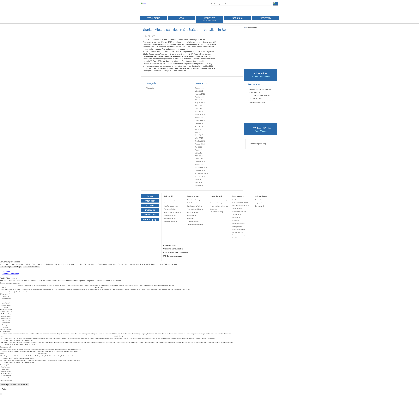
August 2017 (200, 126)
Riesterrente (236, 217)
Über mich (150, 201)
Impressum (265, 18)
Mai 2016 (198, 153)
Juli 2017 (198, 129)
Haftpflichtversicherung (171, 206)
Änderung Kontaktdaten (173, 249)
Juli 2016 (198, 147)
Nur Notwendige (6, 267)
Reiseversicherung (169, 218)
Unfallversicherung (169, 215)
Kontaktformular (169, 245)
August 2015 (200, 176)
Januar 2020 (199, 97)
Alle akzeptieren (23, 385)
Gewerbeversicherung (170, 221)
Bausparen (190, 218)
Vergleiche (153, 18)
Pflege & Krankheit (216, 196)
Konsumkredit (259, 206)
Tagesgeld (258, 203)
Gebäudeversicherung (193, 203)
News (182, 18)
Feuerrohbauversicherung (195, 224)
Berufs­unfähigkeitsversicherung (240, 201)
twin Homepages (150, 219)
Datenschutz (150, 214)
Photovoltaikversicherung (195, 209)
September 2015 (201, 173)
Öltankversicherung (193, 221)
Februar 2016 (200, 162)
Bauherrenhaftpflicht (193, 212)
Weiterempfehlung (258, 144)
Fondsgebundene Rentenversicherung (238, 233)
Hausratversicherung (193, 200)
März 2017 (199, 138)
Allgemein (150, 88)
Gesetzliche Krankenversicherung (216, 210)
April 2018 (199, 112)
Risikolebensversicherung (240, 205)
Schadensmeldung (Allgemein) (175, 252)
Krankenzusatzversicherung (218, 200)
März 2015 (199, 182)
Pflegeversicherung (216, 203)
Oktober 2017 (200, 123)
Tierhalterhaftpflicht (170, 209)
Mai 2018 (198, 109)
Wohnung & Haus (192, 196)
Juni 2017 (198, 132)
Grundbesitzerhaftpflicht (194, 206)
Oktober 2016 (200, 141)
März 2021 (199, 91)
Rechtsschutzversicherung (172, 212)
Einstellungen (17, 267)
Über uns (237, 18)
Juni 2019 (198, 100)
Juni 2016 (198, 150)
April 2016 (199, 156)
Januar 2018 (199, 117)
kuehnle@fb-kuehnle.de (257, 102)
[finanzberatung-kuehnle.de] (143, 3)
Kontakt (150, 205)
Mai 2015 (198, 179)
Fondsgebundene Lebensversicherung (238, 228)
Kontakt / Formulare (209, 19)
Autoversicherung (169, 200)
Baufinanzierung (192, 215)
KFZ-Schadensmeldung (172, 256)
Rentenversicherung (238, 223)
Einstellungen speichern (8, 385)
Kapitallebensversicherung (240, 238)
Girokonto (258, 200)
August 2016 (200, 144)
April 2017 (199, 135)
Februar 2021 (200, 94)
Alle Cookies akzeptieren (31, 267)
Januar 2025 (199, 88)
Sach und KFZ (168, 196)
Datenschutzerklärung (10, 274)
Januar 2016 (199, 165)
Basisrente (235, 220)
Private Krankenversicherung (219, 206)
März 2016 (199, 159)
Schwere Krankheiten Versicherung (239, 213)
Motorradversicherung (170, 203)
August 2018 (200, 103)
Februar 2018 (200, 115)
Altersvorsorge (237, 208)
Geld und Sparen (261, 196)
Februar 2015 (200, 185)
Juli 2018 (198, 106)
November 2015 (201, 168)
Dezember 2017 (201, 120)
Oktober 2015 (200, 171)
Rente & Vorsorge (238, 196)
